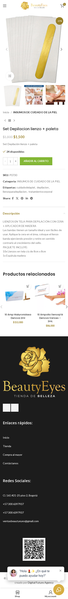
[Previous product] (5, 120)
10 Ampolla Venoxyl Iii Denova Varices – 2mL (50, 318)
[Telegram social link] (31, 198)
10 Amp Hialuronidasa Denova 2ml (18, 316)
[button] (6, 49)
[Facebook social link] (13, 198)
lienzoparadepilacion (15, 191)
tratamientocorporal (40, 191)
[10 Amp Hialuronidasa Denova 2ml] (18, 296)
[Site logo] (34, 5)
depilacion (43, 187)
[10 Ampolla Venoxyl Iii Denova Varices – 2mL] (50, 296)
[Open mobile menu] (4, 6)
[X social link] (17, 198)
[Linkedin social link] (27, 198)
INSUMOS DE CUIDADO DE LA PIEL (35, 112)
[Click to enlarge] (10, 76)
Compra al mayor (12, 454)
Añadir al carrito (36, 161)
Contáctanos (10, 463)
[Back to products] (9, 120)
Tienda (7, 446)
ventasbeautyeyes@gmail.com (21, 521)
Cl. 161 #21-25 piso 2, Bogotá (20, 495)
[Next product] (14, 120)
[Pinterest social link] (22, 198)
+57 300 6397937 (13, 504)
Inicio (6, 112)
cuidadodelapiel (26, 187)
